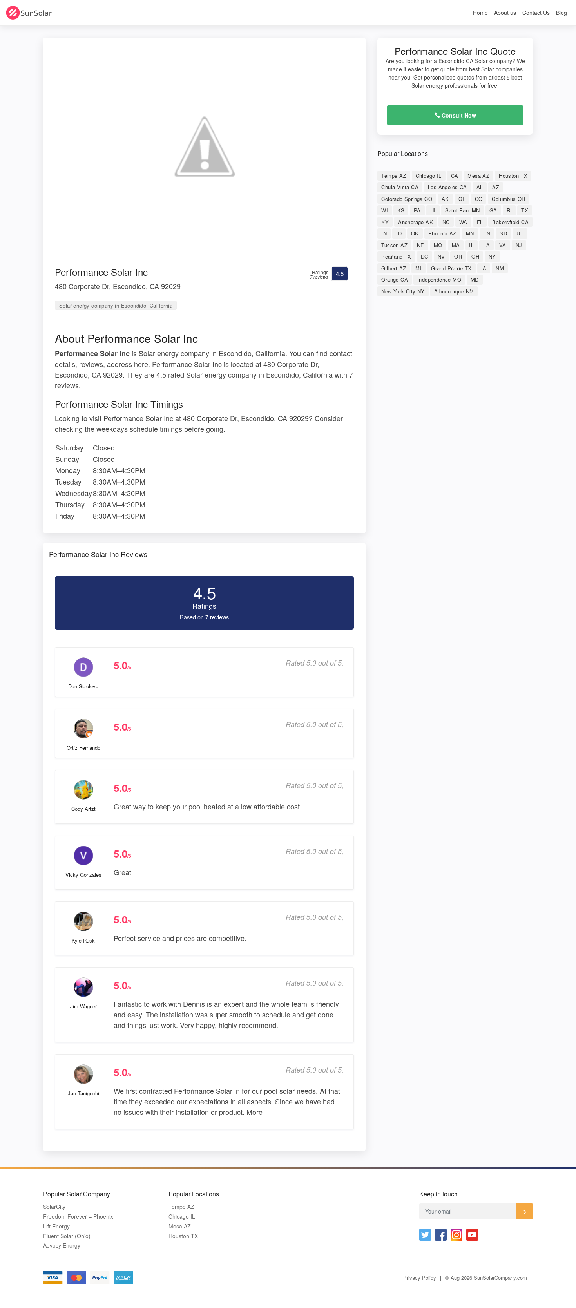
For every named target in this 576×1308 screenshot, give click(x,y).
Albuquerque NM (454, 291)
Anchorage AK (415, 222)
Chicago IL (429, 175)
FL (480, 222)
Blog (561, 12)
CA (454, 175)
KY (385, 222)
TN (487, 233)
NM (500, 268)
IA (484, 268)
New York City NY (402, 291)
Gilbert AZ (393, 268)
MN (470, 233)
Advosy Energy (61, 1245)
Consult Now (458, 115)
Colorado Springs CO (406, 199)
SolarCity (54, 1206)
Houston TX (513, 175)
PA (417, 210)
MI (418, 268)
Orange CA (394, 279)
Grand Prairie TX (451, 268)
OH (475, 256)
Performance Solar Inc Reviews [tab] (98, 554)
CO (479, 199)
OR (458, 256)
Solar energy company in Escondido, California (115, 305)
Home (480, 12)
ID (399, 233)
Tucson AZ (394, 245)
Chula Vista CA (399, 187)
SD (503, 233)
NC (446, 222)
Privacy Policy (419, 1277)
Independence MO (439, 279)
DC (424, 256)
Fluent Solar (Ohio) (67, 1236)
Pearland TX (396, 256)
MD (475, 279)
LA (486, 245)
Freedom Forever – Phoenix (78, 1216)
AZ (495, 187)
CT (462, 199)
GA (493, 210)
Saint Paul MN (462, 210)
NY (492, 256)
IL (471, 245)
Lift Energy (56, 1226)
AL (479, 187)
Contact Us (536, 12)
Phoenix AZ (442, 233)
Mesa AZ (478, 175)
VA (502, 245)
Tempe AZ (393, 175)
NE (420, 245)
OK (415, 233)
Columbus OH (508, 199)
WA (463, 222)
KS (400, 210)
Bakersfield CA (510, 222)
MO (438, 245)
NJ (519, 245)
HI (433, 210)
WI (384, 210)
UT (519, 233)
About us (505, 12)
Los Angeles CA (447, 187)
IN (384, 233)
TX (524, 210)
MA (456, 245)
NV (441, 256)
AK (445, 199)
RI (509, 210)
